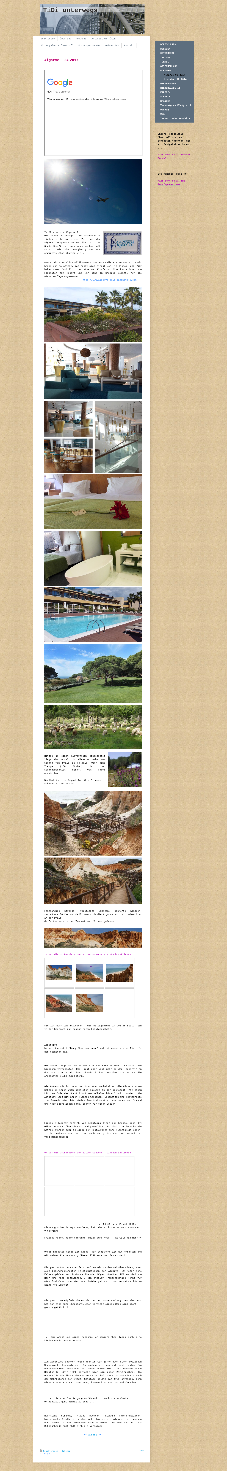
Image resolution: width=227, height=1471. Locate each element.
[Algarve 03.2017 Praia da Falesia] (59, 972)
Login (143, 1450)
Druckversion (50, 1451)
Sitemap (66, 1451)
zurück (92, 1435)
